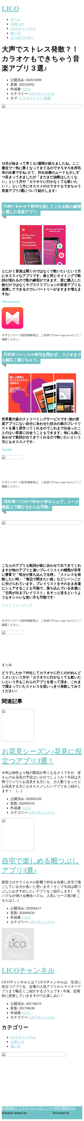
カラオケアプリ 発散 (35, 98)
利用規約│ (10, 1108)
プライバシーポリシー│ (36, 1108)
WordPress (9, 1117)
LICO (10, 8)
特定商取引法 (65, 1108)
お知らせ (17, 24)
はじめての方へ (22, 37)
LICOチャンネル (23, 28)
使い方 (15, 33)
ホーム (15, 19)
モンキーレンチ (40, 1113)
